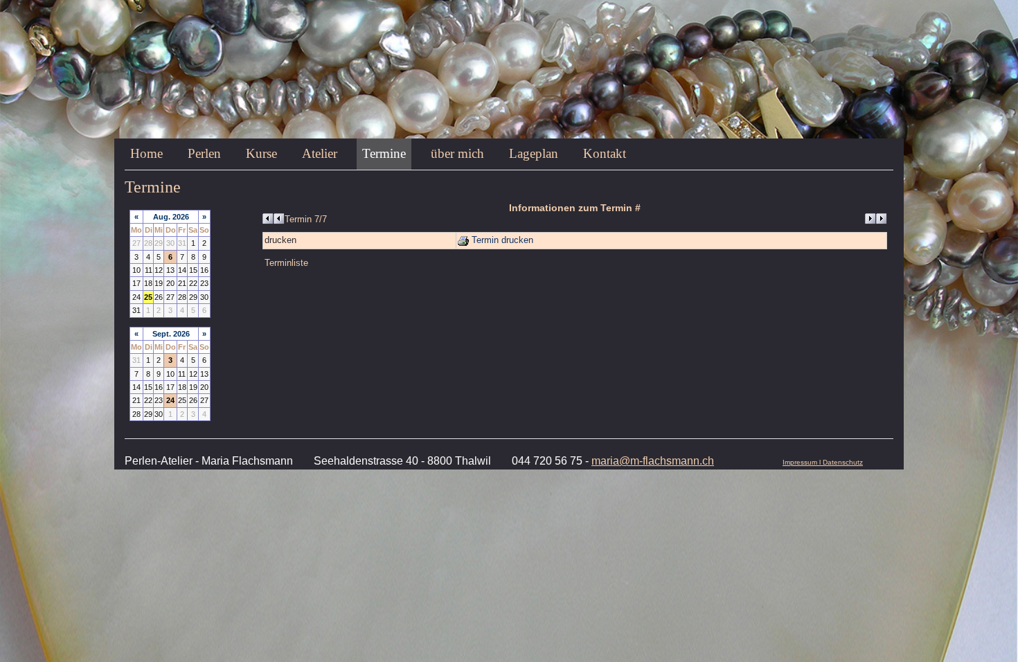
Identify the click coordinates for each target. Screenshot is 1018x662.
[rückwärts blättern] (273, 218)
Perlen (204, 153)
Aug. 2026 (171, 217)
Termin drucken (501, 240)
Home (146, 153)
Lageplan (533, 153)
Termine (384, 153)
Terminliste (286, 263)
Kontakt (604, 153)
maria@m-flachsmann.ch (652, 461)
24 (170, 400)
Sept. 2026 (171, 334)
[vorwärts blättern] (876, 218)
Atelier (319, 153)
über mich (457, 153)
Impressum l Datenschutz (823, 462)
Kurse (261, 153)
